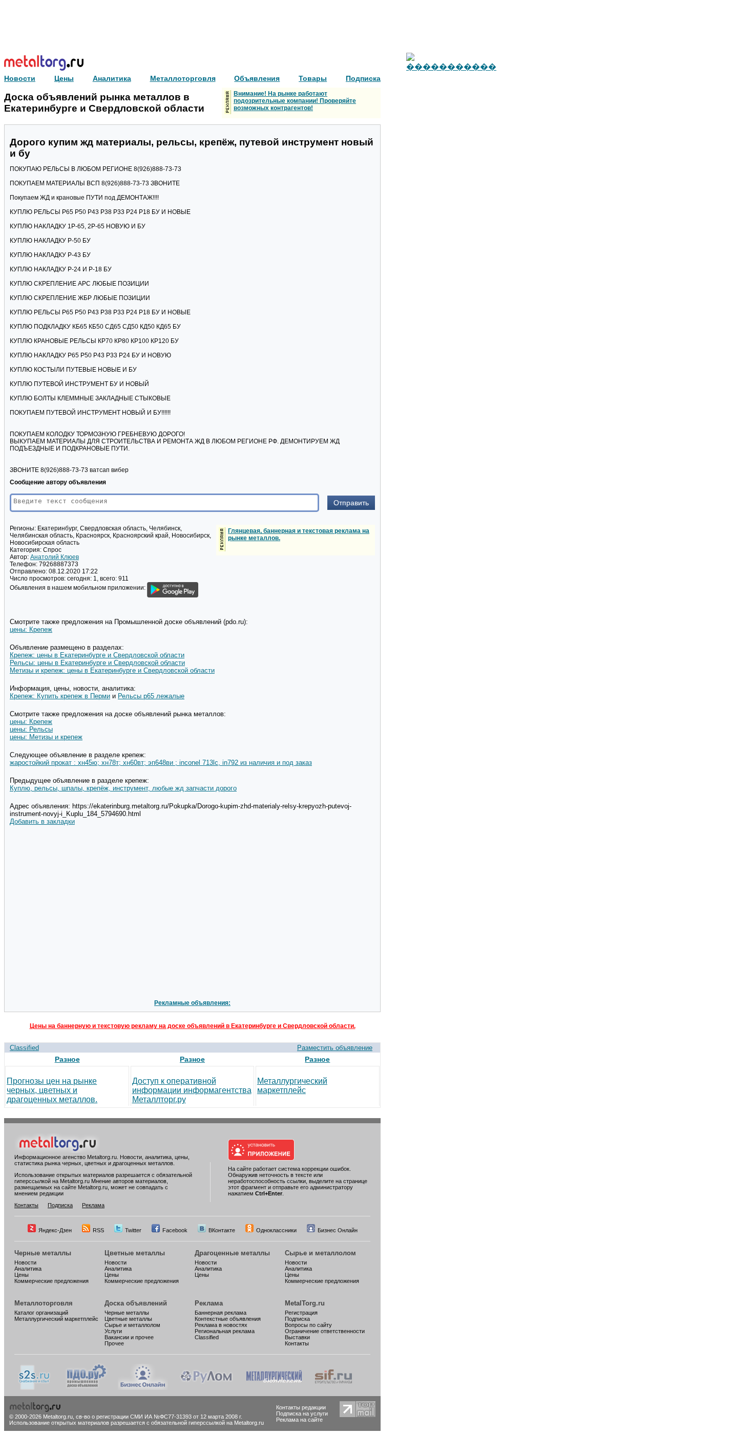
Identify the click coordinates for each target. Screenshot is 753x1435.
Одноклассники (276, 1230)
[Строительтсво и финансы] (333, 1388)
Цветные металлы (134, 1253)
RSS (98, 1230)
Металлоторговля (43, 1303)
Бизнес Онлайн (338, 1230)
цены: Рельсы (31, 729)
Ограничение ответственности (325, 1331)
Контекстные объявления (228, 1319)
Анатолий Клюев (54, 557)
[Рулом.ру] (206, 1388)
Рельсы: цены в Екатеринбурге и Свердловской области (97, 663)
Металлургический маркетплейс (292, 1086)
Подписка (60, 1205)
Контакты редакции (301, 1407)
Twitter (133, 1230)
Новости (25, 1262)
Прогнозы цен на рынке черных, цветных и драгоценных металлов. (52, 1090)
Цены (21, 1275)
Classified (24, 1048)
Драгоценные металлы (232, 1253)
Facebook (174, 1230)
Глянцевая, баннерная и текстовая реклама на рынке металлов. (298, 534)
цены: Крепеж (31, 629)
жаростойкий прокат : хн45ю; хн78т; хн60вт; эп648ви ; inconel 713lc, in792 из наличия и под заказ (161, 762)
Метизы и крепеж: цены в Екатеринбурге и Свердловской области (112, 670)
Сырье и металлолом (320, 1253)
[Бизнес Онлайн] (143, 1388)
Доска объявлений (135, 1303)
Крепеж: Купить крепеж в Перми (60, 696)
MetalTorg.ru (305, 1303)
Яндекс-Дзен (55, 1230)
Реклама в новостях (221, 1325)
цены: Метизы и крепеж (46, 737)
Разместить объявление (334, 1048)
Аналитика (27, 1269)
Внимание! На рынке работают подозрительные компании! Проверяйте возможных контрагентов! (295, 101)
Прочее (114, 1343)
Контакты (26, 1205)
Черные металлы (42, 1253)
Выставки (297, 1337)
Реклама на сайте (299, 1420)
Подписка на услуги (302, 1413)
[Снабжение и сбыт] (34, 1388)
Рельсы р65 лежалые (151, 696)
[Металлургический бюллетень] (273, 1388)
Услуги (113, 1331)
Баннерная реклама (220, 1313)
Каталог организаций (41, 1313)
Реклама (93, 1205)
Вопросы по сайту (308, 1325)
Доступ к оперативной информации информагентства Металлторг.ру (192, 1090)
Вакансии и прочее (129, 1337)
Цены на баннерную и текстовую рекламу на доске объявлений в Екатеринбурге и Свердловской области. (192, 1026)
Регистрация (301, 1313)
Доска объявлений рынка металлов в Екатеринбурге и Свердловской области (104, 103)
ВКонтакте (221, 1230)
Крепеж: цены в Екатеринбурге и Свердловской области (97, 655)
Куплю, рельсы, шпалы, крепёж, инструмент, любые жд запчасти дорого (123, 788)
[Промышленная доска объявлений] (87, 1388)
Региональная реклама (225, 1331)
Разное (67, 1059)
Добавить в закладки (42, 821)
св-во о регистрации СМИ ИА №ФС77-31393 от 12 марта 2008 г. (159, 1416)
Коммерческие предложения (51, 1281)
